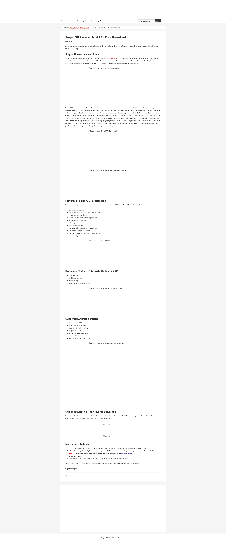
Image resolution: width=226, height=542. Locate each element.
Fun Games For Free (115, 58)
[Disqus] (113, 508)
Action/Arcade (77, 476)
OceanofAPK (110, 10)
